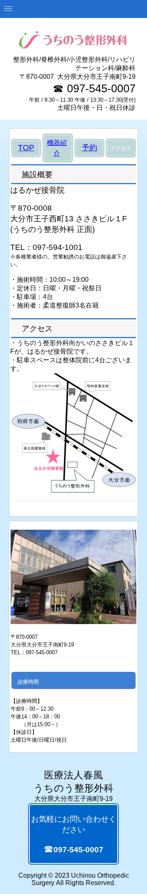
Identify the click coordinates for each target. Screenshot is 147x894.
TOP (26, 147)
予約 (89, 147)
